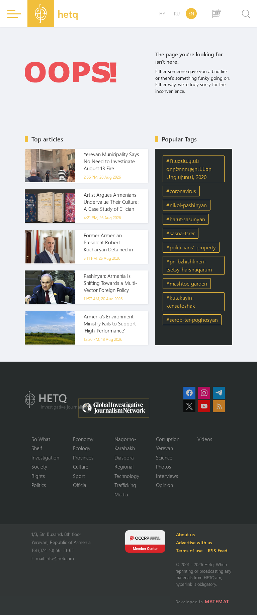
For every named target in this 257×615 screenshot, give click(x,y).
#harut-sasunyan (185, 219)
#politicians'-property (191, 247)
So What (40, 439)
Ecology (81, 448)
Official (80, 485)
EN (191, 13)
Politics (38, 485)
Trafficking (125, 485)
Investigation (45, 457)
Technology (126, 476)
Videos (204, 439)
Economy (83, 439)
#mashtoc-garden (186, 283)
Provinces (83, 457)
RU (177, 13)
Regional (124, 466)
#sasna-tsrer (180, 233)
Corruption (167, 439)
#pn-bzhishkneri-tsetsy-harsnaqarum (189, 265)
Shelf (36, 448)
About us (185, 534)
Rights (38, 476)
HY (162, 13)
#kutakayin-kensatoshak (180, 301)
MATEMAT (217, 601)
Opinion (164, 485)
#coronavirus (181, 190)
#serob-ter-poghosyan (192, 319)
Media (121, 494)
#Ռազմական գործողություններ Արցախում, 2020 (188, 168)
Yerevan (164, 448)
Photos (163, 466)
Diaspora (124, 457)
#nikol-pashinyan (186, 204)
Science (164, 457)
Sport (79, 476)
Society (39, 466)
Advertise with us (194, 542)
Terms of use (189, 550)
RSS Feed (217, 550)
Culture (80, 466)
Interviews (167, 476)
